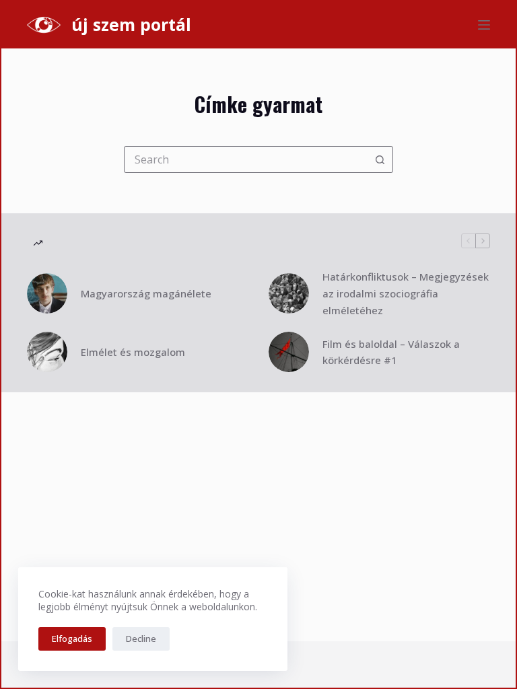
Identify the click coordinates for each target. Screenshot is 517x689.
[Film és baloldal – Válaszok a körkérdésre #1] (289, 352)
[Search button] (379, 159)
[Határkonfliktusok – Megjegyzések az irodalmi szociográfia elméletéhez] (289, 293)
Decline (141, 638)
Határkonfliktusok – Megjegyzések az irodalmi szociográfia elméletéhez (405, 293)
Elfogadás (72, 638)
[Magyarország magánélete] (47, 293)
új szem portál (131, 24)
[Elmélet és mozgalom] (47, 352)
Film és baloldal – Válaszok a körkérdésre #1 (391, 352)
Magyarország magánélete (146, 293)
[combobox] (246, 159)
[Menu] (484, 25)
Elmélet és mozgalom (133, 352)
